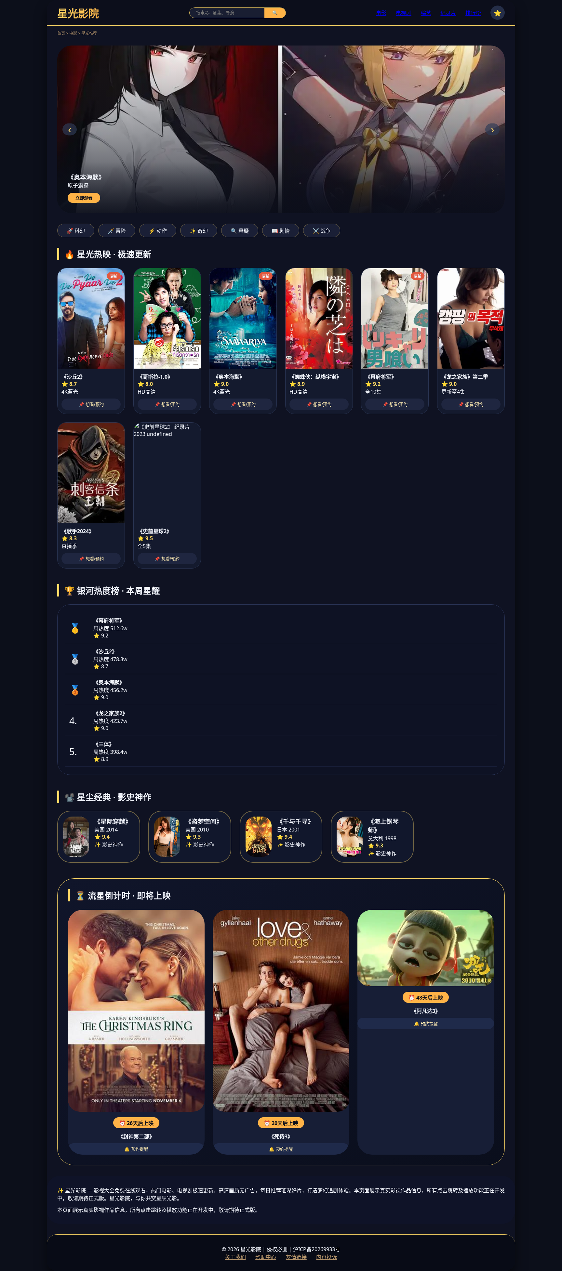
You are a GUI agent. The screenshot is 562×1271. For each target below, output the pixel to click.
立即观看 (83, 198)
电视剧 (403, 13)
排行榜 (473, 13)
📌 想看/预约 (91, 404)
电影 (381, 13)
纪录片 (448, 13)
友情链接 (296, 1257)
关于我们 (235, 1257)
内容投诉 (326, 1257)
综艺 (426, 13)
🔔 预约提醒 (136, 1149)
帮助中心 (265, 1257)
